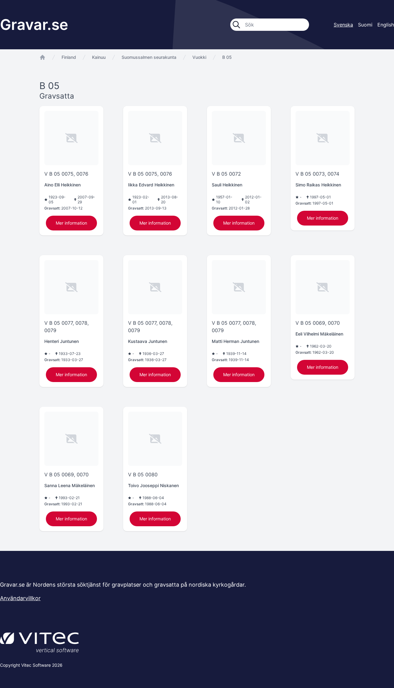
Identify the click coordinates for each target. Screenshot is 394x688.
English (385, 25)
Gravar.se (34, 24)
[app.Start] (42, 57)
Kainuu (99, 57)
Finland (69, 57)
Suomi (365, 25)
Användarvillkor (20, 598)
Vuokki (199, 57)
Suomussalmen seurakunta (149, 57)
